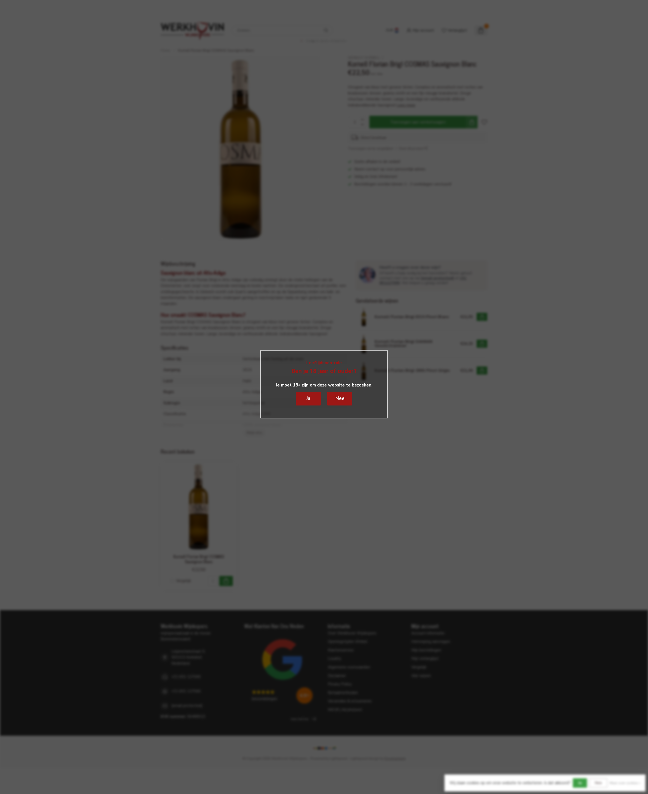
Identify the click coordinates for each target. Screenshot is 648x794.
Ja (580, 782)
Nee (598, 782)
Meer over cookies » (625, 783)
